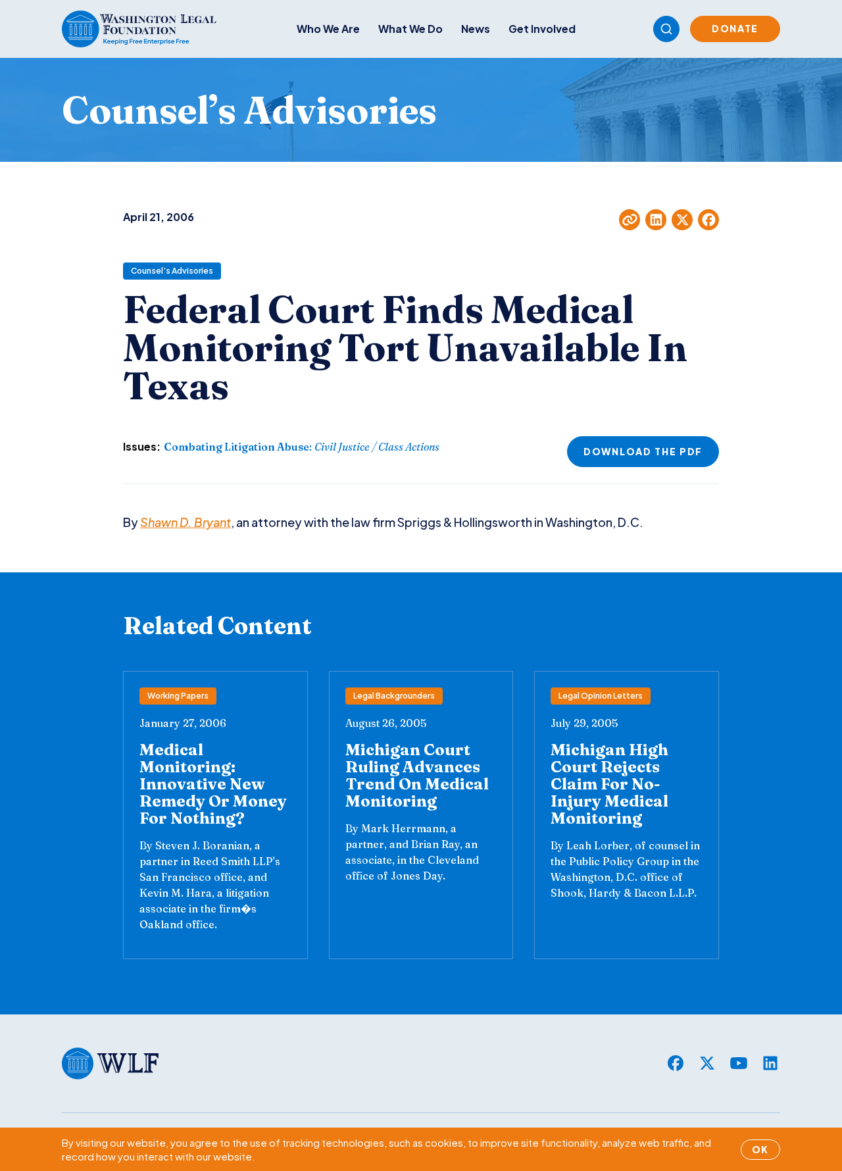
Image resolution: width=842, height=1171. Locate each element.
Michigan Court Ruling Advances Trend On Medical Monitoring (417, 775)
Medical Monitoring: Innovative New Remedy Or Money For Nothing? (213, 784)
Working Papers (178, 696)
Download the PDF (643, 451)
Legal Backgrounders (394, 696)
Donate (735, 28)
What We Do (410, 29)
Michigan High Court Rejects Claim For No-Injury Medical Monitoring (609, 784)
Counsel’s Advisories (172, 271)
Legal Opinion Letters (600, 696)
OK (760, 1149)
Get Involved (542, 29)
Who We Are (328, 29)
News (475, 29)
